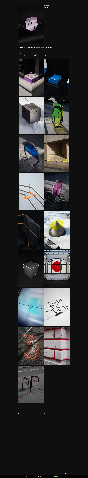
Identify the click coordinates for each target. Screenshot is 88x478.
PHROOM (20, 2)
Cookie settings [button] (59, 476)
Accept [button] (55, 476)
